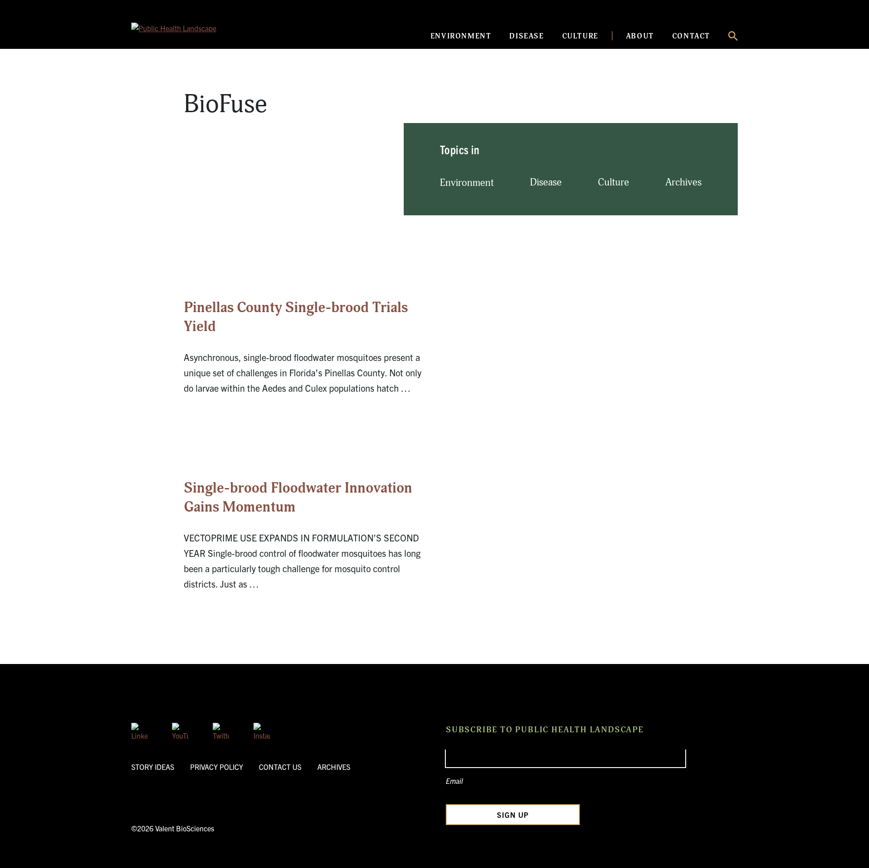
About (640, 36)
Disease (526, 36)
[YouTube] (180, 731)
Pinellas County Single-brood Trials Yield (296, 317)
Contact (691, 36)
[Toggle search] (733, 36)
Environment (461, 36)
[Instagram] (261, 731)
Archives (683, 182)
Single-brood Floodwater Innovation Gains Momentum (298, 497)
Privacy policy (216, 766)
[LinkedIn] (139, 731)
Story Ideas (152, 766)
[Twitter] (221, 731)
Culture (580, 36)
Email (454, 780)
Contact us (280, 766)
